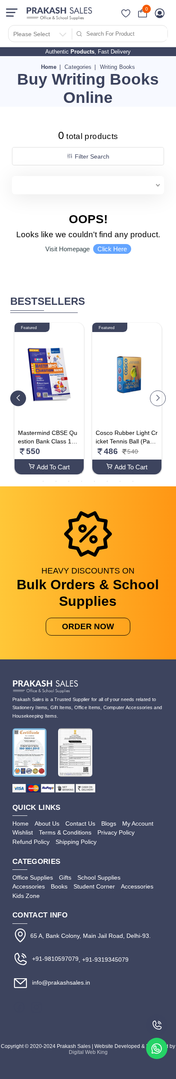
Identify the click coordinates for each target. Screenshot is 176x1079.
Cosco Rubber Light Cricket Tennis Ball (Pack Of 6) (127, 441)
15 (69, 481)
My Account (137, 823)
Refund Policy (31, 841)
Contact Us (80, 823)
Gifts (65, 877)
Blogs (108, 823)
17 (94, 481)
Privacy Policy (116, 832)
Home (49, 67)
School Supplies (98, 877)
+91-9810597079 (54, 958)
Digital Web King (88, 1052)
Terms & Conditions (65, 832)
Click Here (112, 249)
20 (133, 481)
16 (81, 481)
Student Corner (94, 886)
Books (59, 886)
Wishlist (22, 832)
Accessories (28, 886)
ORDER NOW (88, 626)
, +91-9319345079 (104, 959)
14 (56, 481)
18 (107, 481)
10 (133, 472)
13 (43, 481)
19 (120, 481)
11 (145, 472)
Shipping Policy (76, 841)
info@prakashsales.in (60, 982)
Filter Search (92, 156)
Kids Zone (26, 895)
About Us (47, 823)
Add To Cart (53, 467)
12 (158, 472)
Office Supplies (32, 877)
